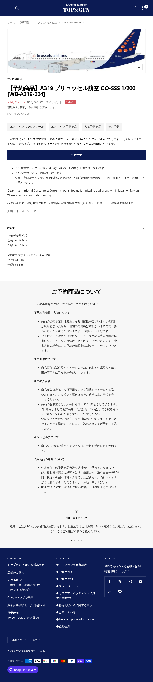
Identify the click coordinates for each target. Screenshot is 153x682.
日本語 (34, 639)
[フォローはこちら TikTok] (109, 592)
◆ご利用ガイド (66, 572)
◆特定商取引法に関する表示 (74, 605)
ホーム (11, 22)
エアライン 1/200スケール (27, 126)
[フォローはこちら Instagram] (130, 581)
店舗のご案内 (15, 572)
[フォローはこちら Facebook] (109, 581)
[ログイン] (135, 8)
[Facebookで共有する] (17, 211)
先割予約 (114, 126)
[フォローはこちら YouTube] (140, 581)
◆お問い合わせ (66, 612)
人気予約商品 (92, 126)
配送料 (20, 107)
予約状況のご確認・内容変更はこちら (39, 173)
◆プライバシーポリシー (71, 586)
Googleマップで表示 (20, 597)
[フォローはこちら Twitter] (120, 581)
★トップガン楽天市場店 (71, 565)
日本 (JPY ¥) (16, 639)
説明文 (11, 228)
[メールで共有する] (34, 211)
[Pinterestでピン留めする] (23, 211)
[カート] (144, 8)
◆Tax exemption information (75, 619)
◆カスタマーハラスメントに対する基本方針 (75, 595)
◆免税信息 (63, 626)
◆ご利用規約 (64, 579)
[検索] (17, 8)
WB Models (15, 79)
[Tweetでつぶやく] (28, 211)
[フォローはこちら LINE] (120, 592)
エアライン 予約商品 (64, 126)
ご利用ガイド (71, 531)
